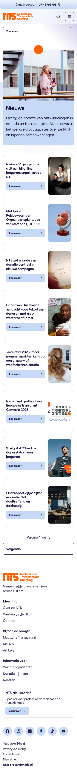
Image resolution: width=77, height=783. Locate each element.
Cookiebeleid (12, 754)
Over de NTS (12, 607)
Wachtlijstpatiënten (18, 667)
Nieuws (8, 644)
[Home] (18, 16)
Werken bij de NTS (17, 614)
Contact (9, 620)
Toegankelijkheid (14, 743)
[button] (37, 31)
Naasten (9, 680)
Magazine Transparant (19, 637)
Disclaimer (10, 759)
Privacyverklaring (14, 749)
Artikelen (9, 650)
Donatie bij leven (15, 673)
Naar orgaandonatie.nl (18, 764)
